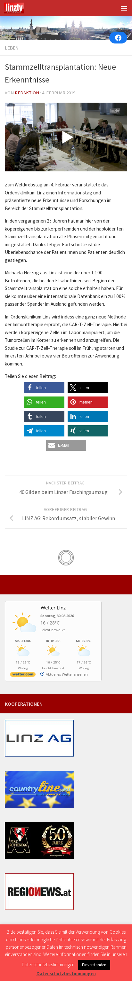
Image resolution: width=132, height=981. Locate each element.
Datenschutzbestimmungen (66, 973)
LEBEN (12, 47)
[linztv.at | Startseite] (17, 8)
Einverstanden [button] (94, 965)
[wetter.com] (23, 675)
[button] (44, 387)
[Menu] (124, 8)
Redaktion (27, 93)
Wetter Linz (53, 607)
